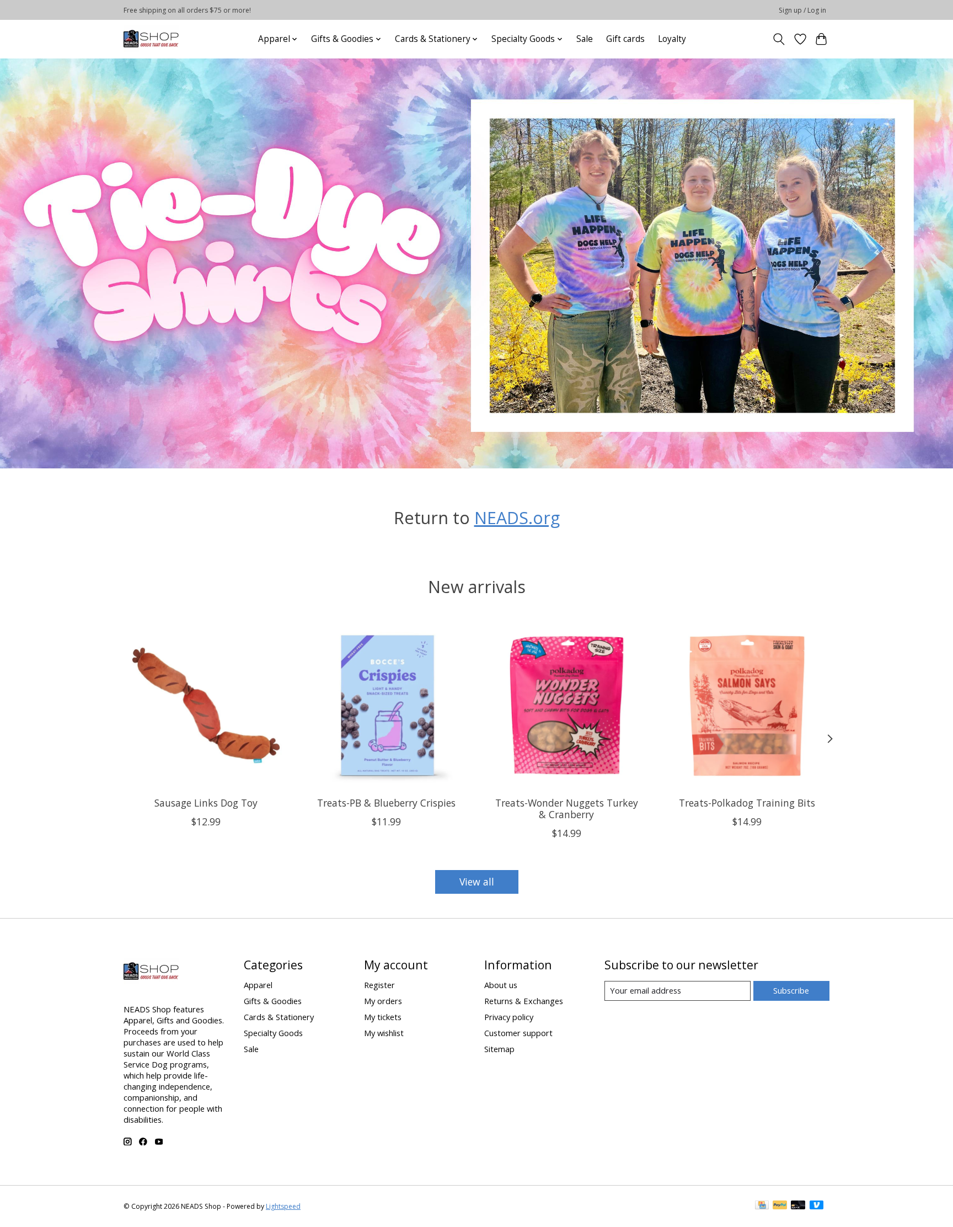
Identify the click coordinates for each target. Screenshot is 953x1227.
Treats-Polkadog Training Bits (747, 802)
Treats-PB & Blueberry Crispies (386, 802)
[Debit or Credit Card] (798, 1206)
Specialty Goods (273, 1032)
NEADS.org (517, 517)
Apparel (258, 984)
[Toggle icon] (779, 39)
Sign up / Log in (802, 10)
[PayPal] (780, 1206)
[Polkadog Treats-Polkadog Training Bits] (747, 705)
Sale (584, 39)
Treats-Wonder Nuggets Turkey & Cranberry (566, 808)
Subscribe (791, 990)
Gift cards (625, 39)
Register (379, 984)
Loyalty (672, 39)
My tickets (382, 1016)
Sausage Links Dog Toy (206, 802)
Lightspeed (283, 1206)
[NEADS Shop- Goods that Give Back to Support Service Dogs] (151, 39)
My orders (383, 1000)
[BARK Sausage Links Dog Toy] (206, 705)
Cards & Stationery (279, 1016)
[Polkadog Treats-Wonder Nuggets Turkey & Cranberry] (566, 705)
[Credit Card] (762, 1206)
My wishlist (384, 1032)
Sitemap (499, 1048)
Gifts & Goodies (273, 1000)
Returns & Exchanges (523, 1000)
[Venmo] (817, 1206)
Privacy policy (508, 1016)
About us (500, 984)
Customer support (518, 1032)
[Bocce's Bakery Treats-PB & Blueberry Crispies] (386, 705)
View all (476, 881)
